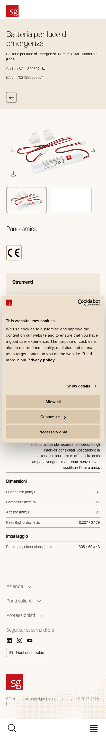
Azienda (14, 586)
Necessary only (53, 432)
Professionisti (20, 615)
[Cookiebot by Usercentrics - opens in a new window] (77, 302)
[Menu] (93, 728)
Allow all (53, 401)
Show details (78, 386)
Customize (50, 417)
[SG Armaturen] (12, 11)
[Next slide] (93, 151)
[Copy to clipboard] (43, 68)
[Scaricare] (13, 174)
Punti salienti (19, 601)
